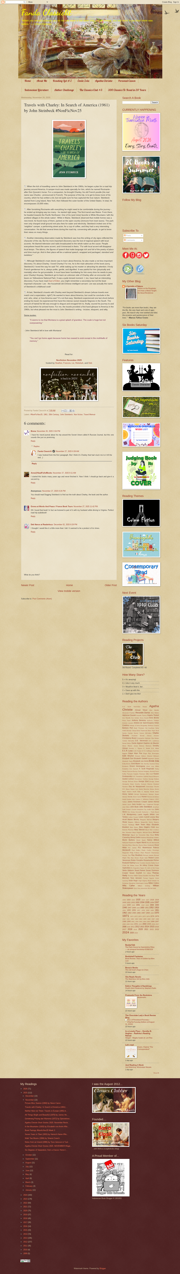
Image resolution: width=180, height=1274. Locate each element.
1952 (151, 907)
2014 (147, 926)
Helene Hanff (131, 791)
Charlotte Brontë (138, 735)
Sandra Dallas (150, 863)
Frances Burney (132, 771)
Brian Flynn (151, 730)
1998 (124, 924)
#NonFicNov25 (36, 414)
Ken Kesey (131, 812)
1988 (157, 919)
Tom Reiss (152, 875)
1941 (138, 905)
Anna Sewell (144, 718)
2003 (140, 924)
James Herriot (153, 802)
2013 (142, 927)
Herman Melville (127, 797)
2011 (133, 927)
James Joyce (126, 804)
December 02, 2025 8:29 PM (65, 524)
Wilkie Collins (153, 883)
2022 (152, 929)
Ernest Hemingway (137, 766)
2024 (125, 932)
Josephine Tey (141, 809)
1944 (152, 905)
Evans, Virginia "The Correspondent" (145, 1048)
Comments (130, 240)
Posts (128, 235)
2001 (136, 924)
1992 (137, 921)
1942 (143, 905)
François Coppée (133, 774)
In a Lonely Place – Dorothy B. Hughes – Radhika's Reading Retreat (138, 1033)
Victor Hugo (133, 880)
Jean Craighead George (150, 804)
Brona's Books (131, 968)
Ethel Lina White (152, 766)
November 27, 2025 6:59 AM (67, 451)
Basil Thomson (139, 728)
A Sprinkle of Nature (134, 286)
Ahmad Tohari (141, 710)
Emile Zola (154, 761)
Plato (142, 853)
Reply (33, 441)
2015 (152, 926)
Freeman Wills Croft (146, 774)
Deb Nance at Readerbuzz (42, 524)
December (29, 1096)
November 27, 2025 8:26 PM (54, 491)
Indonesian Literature (36, 90)
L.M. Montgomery (129, 814)
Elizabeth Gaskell (140, 758)
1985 (145, 919)
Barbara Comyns (153, 725)
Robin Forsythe (137, 860)
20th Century (54, 414)
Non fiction (78, 414)
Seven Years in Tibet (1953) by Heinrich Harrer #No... (46, 1134)
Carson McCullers (146, 733)
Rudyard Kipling (128, 863)
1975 (144, 916)
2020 (140, 929)
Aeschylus (137, 706)
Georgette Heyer (128, 784)
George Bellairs (154, 779)
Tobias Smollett (143, 875)
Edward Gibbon (140, 756)
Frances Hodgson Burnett (146, 771)
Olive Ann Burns (137, 845)
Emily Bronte (126, 764)
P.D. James (132, 847)
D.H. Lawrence (154, 741)
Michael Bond (147, 832)
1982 (132, 919)
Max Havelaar (127, 832)
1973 (136, 916)
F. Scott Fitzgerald (146, 769)
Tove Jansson (136, 878)
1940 (133, 905)
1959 (147, 910)
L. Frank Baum (154, 812)
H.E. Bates (126, 789)
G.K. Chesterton (137, 776)
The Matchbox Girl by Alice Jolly (137, 979)
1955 (129, 910)
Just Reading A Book (134, 1065)
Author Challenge (64, 90)
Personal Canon (126, 81)
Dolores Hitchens (145, 746)
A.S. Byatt (126, 706)
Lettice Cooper (133, 817)
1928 (152, 900)
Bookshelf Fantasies (134, 956)
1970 (156, 912)
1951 (147, 908)
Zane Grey (137, 888)
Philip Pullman (135, 853)
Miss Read (150, 835)
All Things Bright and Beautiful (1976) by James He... (46, 1115)
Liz (73, 363)
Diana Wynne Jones (130, 746)
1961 (46, 414)
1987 (153, 919)
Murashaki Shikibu (153, 837)
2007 (157, 924)
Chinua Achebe (153, 735)
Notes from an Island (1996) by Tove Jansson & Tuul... (47, 1142)
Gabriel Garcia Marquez (151, 776)
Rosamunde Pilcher (151, 860)
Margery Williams (134, 822)
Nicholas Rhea (127, 845)
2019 (135, 929)
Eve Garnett (134, 769)
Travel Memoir (89, 414)
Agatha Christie (103, 81)
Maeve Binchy (133, 819)
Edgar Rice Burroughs (151, 753)
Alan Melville (154, 710)
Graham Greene (146, 784)
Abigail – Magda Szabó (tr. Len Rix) (138, 1038)
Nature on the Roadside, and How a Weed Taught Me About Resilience (147, 290)
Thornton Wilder (133, 875)
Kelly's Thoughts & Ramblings (138, 986)
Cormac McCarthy (128, 741)
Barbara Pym (127, 728)
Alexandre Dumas (142, 713)
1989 (124, 921)
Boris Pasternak (142, 730)
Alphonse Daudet (129, 715)
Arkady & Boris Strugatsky (138, 725)
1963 (129, 913)
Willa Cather (128, 886)
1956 (134, 910)
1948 (134, 908)
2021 (146, 929)
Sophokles (126, 868)
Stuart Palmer (140, 870)
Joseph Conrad (131, 809)
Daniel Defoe (126, 743)
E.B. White (155, 748)
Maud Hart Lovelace (152, 830)
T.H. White (147, 873)
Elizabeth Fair (127, 758)
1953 (156, 907)
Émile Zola (83, 81)
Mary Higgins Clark (147, 827)
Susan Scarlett (136, 873)
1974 (140, 916)
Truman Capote (148, 878)
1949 (138, 908)
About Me (42, 81)
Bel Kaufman (150, 728)
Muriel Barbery (128, 840)
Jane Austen (137, 804)
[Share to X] (68, 410)
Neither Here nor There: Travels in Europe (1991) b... (46, 1111)
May (27, 1174)
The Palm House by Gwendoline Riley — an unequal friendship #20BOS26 (139, 948)
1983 (136, 919)
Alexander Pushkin (128, 713)
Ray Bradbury (136, 855)
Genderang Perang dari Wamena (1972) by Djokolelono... (48, 1119)
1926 (143, 900)
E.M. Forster (137, 751)
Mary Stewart (139, 830)
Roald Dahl (144, 858)
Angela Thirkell (153, 715)
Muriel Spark (141, 840)
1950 (142, 908)
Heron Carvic (137, 797)
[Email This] (62, 410)
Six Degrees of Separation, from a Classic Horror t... (46, 1150)
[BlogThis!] (65, 410)
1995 (148, 921)
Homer (144, 797)
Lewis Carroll (144, 817)
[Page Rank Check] (25, 1262)
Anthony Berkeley (139, 720)
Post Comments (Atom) (42, 599)
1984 (140, 919)
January (28, 1190)
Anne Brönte (154, 718)
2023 (157, 929)
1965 (134, 913)
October (28, 1155)
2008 (124, 927)
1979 (157, 916)
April (27, 1178)
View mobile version (69, 591)
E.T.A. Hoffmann (147, 751)
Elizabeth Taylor (127, 761)
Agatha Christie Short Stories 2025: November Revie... (47, 1123)
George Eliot (143, 781)
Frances (67, 363)
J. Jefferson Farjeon (147, 799)
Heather (58, 363)
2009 (128, 927)
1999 (128, 924)
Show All (156, 1073)
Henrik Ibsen (154, 791)
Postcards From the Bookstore (138, 995)
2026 (136, 933)
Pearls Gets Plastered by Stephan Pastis (140, 988)
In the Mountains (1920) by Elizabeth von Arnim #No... (47, 1126)
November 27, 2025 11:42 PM (86, 506)
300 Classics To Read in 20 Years (127, 90)
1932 (133, 902)
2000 (132, 924)
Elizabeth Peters (153, 758)
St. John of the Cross (152, 868)
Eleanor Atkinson (153, 756)
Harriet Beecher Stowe (146, 789)
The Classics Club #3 (91, 90)
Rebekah (79, 363)
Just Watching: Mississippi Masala (138, 1067)
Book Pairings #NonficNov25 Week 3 (40, 1130)
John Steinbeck (66, 414)
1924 (133, 900)
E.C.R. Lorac (127, 751)
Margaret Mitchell (146, 819)
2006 (153, 924)
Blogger (103, 1268)
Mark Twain (140, 824)
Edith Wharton (128, 756)
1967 (143, 913)
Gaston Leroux (128, 779)
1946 (124, 907)
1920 (129, 900)
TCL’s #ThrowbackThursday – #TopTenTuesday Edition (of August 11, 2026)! (139, 1022)
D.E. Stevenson (141, 741)
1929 (157, 900)
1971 (125, 915)
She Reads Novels (133, 977)
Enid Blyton (135, 764)
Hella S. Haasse (143, 791)
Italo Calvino (136, 799)
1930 (124, 902)
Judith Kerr (150, 809)
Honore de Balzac (153, 797)
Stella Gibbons (128, 870)
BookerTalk (130, 945)
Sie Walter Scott (133, 865)
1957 (138, 910)
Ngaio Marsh (141, 842)
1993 (140, 921)
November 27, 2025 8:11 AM (64, 473)
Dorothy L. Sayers (135, 748)
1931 (129, 902)
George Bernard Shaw (130, 781)
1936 (152, 902)
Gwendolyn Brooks (152, 786)
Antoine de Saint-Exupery (144, 723)
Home (27, 81)
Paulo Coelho (146, 850)
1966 (139, 913)
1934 (142, 902)
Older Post (111, 585)
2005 (149, 924)
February (29, 1186)
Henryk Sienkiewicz (140, 794)
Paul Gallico (136, 850)
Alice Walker (155, 713)
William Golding (144, 886)
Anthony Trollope (153, 720)
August (28, 1163)
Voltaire (154, 880)
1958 (143, 910)
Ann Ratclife (126, 718)
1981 (128, 919)
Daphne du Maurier (151, 743)
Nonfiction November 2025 (69, 360)
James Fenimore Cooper (137, 802)
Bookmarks (142, 997)
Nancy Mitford (153, 840)
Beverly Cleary (131, 730)
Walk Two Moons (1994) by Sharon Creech (42, 1138)
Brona (33, 431)
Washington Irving (142, 883)
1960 (152, 910)
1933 (137, 902)
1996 (153, 921)
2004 (144, 924)
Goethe (137, 784)
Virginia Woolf (146, 880)
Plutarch (147, 853)
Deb (90, 363)
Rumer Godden (140, 863)
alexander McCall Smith (148, 888)
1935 (147, 902)
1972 (132, 916)
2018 (130, 929)
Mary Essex (134, 827)
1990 (129, 921)
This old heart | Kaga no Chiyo (136, 970)
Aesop (145, 706)
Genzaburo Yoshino (141, 779)
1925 (138, 899)
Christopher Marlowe (143, 738)
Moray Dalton (135, 837)
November (29, 1100)
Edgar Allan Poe (135, 753)
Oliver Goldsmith (148, 845)
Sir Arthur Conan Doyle (149, 865)
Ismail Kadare (126, 799)
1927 (147, 900)
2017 (124, 929)
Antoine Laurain (127, 723)
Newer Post (27, 585)
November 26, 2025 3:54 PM (48, 431)
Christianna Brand (129, 738)
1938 (124, 905)
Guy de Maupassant (137, 786)
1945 (157, 905)
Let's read (129, 1045)
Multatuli (144, 837)
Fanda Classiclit (46, 12)
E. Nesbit (146, 748)
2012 (137, 926)
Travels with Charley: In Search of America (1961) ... (46, 1107)
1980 (124, 919)
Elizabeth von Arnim (140, 761)
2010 (25, 1250)
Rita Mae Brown (133, 858)
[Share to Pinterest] (73, 410)
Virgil (139, 880)
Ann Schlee (135, 718)
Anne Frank (126, 720)
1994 (144, 921)
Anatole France (141, 715)
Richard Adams (148, 855)
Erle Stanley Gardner (148, 764)
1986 (149, 919)
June (27, 1170)
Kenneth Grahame (142, 812)
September (30, 1159)
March (28, 1182)
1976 (148, 916)
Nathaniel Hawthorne (129, 842)
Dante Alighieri (137, 743)
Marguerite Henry (147, 822)
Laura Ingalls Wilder (146, 814)
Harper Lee (134, 789)
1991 (133, 921)
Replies (37, 446)
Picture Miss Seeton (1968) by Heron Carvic (43, 1103)
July (27, 1167)
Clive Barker (155, 738)
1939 (129, 905)
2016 (157, 927)
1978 (152, 916)
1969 (152, 913)
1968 (148, 913)
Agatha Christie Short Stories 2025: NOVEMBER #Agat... (48, 1146)
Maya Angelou (137, 832)
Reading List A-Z (62, 81)
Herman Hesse (154, 794)
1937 (156, 902)
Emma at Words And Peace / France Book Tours (52, 506)
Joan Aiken (126, 807)
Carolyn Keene (133, 733)
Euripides (125, 769)
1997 (157, 921)
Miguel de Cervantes (138, 835)
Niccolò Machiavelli (153, 842)
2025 (132, 933)
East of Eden (54, 281)
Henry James (127, 794)
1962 (124, 912)
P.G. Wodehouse (145, 847)
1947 (129, 908)
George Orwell (154, 781)
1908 (124, 900)
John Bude (134, 807)
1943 (147, 905)
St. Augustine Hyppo (137, 868)
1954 (124, 910)
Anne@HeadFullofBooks (41, 473)
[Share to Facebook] (70, 410)
